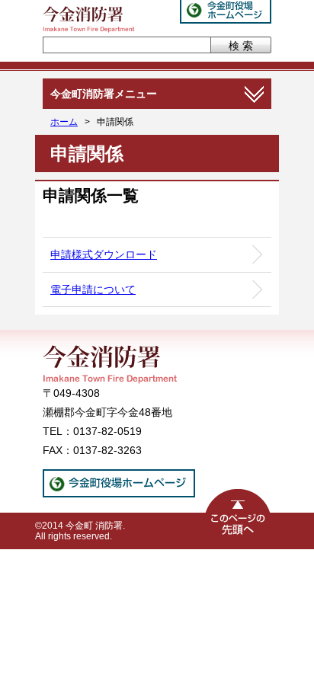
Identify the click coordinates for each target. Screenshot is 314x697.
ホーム (64, 122)
